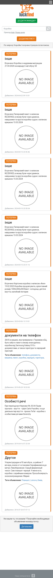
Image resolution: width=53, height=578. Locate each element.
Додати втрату (27, 39)
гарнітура (39, 358)
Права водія (20, 32)
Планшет (26, 480)
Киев (40, 480)
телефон (25, 355)
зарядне (31, 358)
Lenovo (34, 480)
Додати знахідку (27, 21)
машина (8, 358)
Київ (12, 32)
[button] (50, 2)
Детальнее (26, 526)
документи (35, 355)
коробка (22, 358)
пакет (15, 358)
